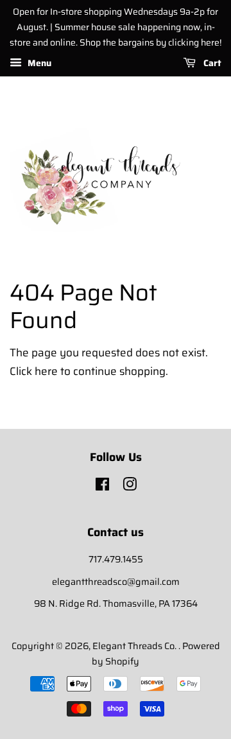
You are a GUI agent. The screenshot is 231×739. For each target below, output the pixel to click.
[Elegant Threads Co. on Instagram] (130, 487)
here (46, 371)
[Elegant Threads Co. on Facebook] (102, 487)
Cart (211, 64)
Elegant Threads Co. (135, 646)
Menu (38, 64)
